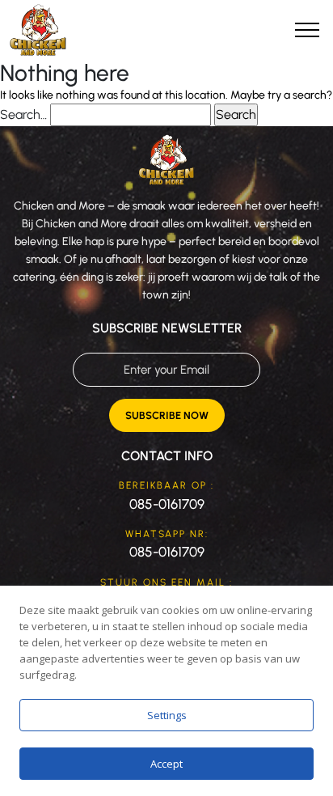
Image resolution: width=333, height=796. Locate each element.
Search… (23, 114)
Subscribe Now (167, 415)
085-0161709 (166, 504)
